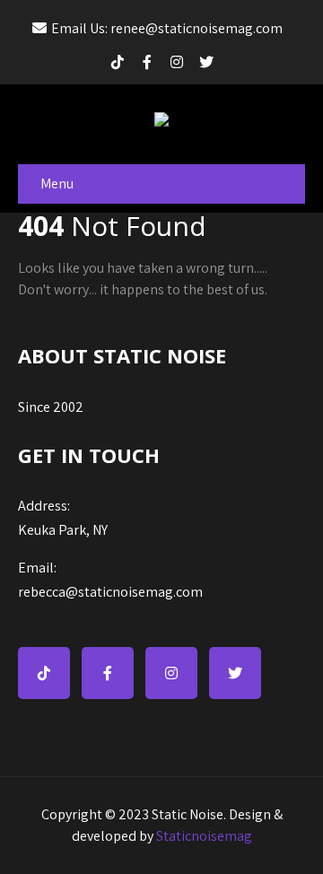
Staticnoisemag (204, 835)
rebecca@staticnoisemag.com (110, 579)
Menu (57, 183)
